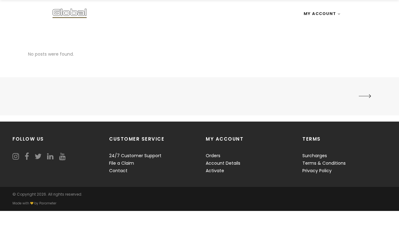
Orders (213, 155)
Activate (215, 171)
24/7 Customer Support (135, 155)
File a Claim (121, 163)
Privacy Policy (317, 171)
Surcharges (314, 155)
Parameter (47, 203)
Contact (118, 171)
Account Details (223, 163)
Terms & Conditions (324, 163)
